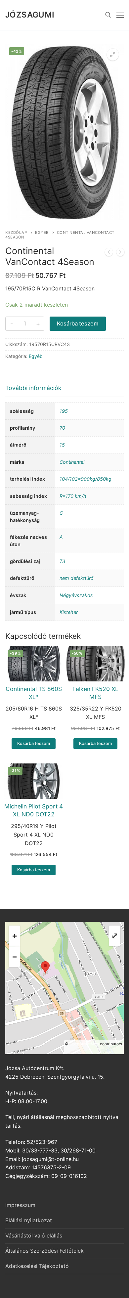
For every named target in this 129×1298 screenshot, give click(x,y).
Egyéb (42, 232)
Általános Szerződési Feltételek (44, 1250)
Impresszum (20, 1205)
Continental (72, 462)
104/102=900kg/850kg (85, 479)
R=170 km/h (73, 496)
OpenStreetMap (84, 1043)
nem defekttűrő (77, 578)
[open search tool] (108, 15)
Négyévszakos (76, 595)
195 (64, 411)
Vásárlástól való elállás (33, 1235)
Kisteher (69, 612)
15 (62, 445)
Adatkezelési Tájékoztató (37, 1266)
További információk (33, 387)
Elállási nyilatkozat (28, 1220)
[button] (113, 55)
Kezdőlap (16, 232)
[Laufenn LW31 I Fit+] (109, 253)
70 (62, 428)
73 (62, 561)
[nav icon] (120, 15)
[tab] (64, 500)
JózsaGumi (30, 15)
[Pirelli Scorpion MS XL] (120, 253)
